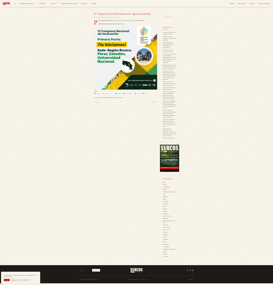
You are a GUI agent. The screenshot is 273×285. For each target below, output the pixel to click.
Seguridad (165, 244)
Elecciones (165, 218)
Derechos (118, 17)
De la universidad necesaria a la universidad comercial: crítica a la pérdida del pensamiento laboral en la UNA (169, 114)
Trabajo (94, 3)
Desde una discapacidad (169, 138)
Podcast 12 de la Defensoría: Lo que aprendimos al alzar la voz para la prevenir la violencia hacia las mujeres (169, 132)
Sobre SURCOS (242, 3)
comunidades (97, 97)
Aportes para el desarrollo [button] (26, 3)
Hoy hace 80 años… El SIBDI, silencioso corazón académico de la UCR (169, 83)
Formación (165, 225)
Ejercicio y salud (167, 216)
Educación (165, 213)
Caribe (164, 199)
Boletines (165, 196)
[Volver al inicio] (6, 3)
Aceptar (6, 280)
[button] (15, 3)
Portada (231, 3)
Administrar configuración (24, 280)
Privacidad (143, 279)
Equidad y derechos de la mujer (69, 3)
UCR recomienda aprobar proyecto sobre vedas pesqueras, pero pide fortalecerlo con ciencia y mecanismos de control (169, 95)
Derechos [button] (53, 3)
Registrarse (96, 270)
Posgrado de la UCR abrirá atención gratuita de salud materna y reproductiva (169, 66)
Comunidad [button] (42, 3)
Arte (164, 194)
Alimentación (166, 187)
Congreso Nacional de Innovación (109, 97)
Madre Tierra (84, 3)
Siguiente (154, 102)
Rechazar (14, 280)
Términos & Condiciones (133, 279)
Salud (164, 242)
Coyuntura (165, 204)
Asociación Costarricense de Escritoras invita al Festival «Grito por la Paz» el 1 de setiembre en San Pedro (169, 123)
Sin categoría (166, 247)
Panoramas (165, 234)
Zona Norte (165, 256)
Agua (164, 182)
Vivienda (165, 254)
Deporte (165, 209)
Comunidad (112, 17)
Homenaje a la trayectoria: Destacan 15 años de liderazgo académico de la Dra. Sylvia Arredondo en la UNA (169, 104)
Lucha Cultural (166, 227)
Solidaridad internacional (169, 249)
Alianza (165, 184)
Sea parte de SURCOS (264, 3)
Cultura (165, 206)
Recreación (165, 239)
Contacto (252, 3)
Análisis (165, 189)
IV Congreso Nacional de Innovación (125, 20)
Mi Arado (165, 232)
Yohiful (95, 279)
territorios (120, 97)
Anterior (97, 102)
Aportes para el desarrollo (169, 192)
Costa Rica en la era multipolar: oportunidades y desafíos (169, 38)
